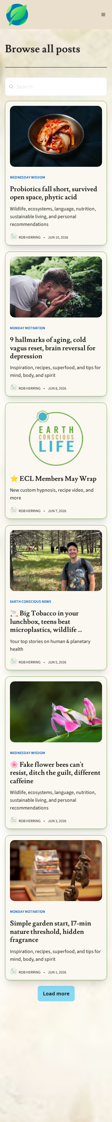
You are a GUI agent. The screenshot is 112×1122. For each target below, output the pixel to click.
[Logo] (17, 14)
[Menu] (103, 14)
